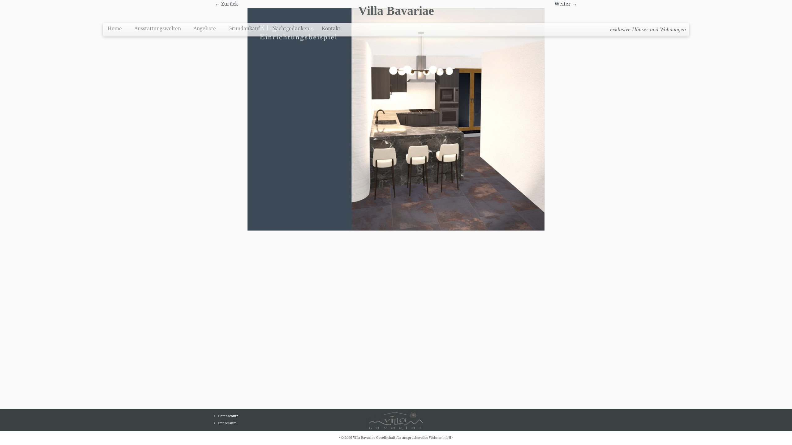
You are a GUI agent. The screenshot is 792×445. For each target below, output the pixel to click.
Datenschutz (228, 415)
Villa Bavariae (396, 11)
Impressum (227, 423)
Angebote (204, 28)
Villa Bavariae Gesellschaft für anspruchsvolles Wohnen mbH (402, 437)
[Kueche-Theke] (396, 118)
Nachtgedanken (290, 28)
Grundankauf (244, 28)
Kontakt (331, 28)
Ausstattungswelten (157, 28)
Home (115, 28)
